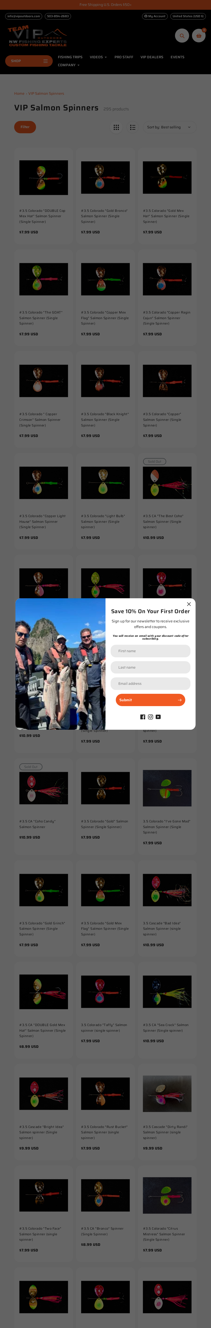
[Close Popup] (189, 604)
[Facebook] (142, 716)
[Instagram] (150, 716)
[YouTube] (158, 716)
